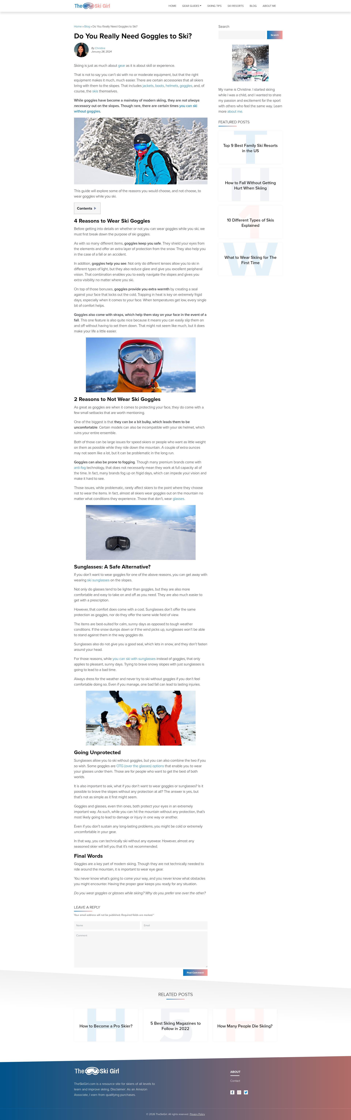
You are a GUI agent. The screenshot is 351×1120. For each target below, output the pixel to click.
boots (159, 85)
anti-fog (80, 467)
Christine (100, 48)
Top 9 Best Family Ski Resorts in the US (250, 148)
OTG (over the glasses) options (140, 766)
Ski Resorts (236, 6)
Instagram (239, 1092)
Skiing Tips (214, 6)
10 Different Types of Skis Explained (250, 222)
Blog (253, 6)
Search (223, 26)
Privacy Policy (197, 1114)
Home (172, 6)
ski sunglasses (98, 580)
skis (95, 91)
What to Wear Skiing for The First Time (250, 260)
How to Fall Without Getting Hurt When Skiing (250, 185)
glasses (178, 498)
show (96, 207)
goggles (186, 85)
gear (121, 65)
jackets (148, 85)
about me (234, 111)
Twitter (246, 1092)
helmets (172, 85)
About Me (269, 6)
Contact (235, 1081)
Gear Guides (190, 6)
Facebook (232, 1092)
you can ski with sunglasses (134, 658)
